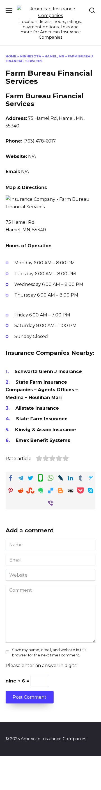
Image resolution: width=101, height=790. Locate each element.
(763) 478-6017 (39, 141)
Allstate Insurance (37, 408)
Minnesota (30, 56)
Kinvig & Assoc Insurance (45, 429)
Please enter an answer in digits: (41, 665)
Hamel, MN (54, 56)
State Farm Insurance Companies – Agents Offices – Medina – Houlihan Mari (42, 389)
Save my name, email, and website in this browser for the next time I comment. (49, 652)
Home (11, 56)
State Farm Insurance (42, 418)
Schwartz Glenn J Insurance (48, 371)
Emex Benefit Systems (43, 440)
